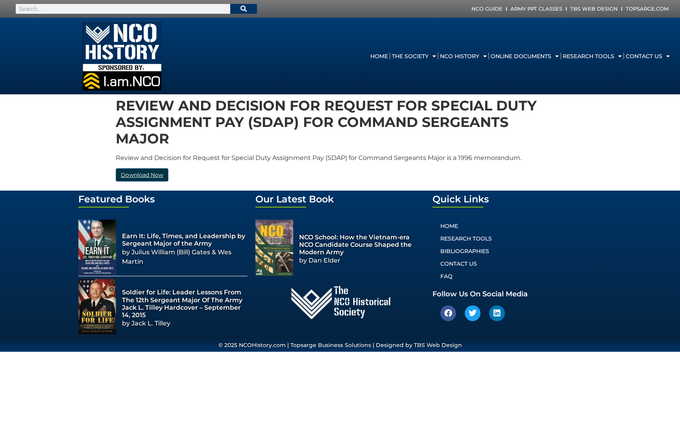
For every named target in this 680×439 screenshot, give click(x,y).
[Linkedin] (497, 313)
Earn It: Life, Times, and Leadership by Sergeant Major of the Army (183, 239)
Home (379, 56)
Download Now (142, 174)
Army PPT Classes (536, 9)
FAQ (446, 276)
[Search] (243, 9)
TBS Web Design (594, 9)
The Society (410, 56)
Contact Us (644, 56)
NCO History (459, 56)
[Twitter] (472, 313)
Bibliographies (464, 251)
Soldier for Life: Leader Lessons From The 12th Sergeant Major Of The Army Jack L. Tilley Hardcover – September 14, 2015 (182, 303)
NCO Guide (487, 9)
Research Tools (588, 56)
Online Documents (521, 56)
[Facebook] (448, 313)
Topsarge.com (647, 9)
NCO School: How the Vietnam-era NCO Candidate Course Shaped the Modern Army (355, 244)
